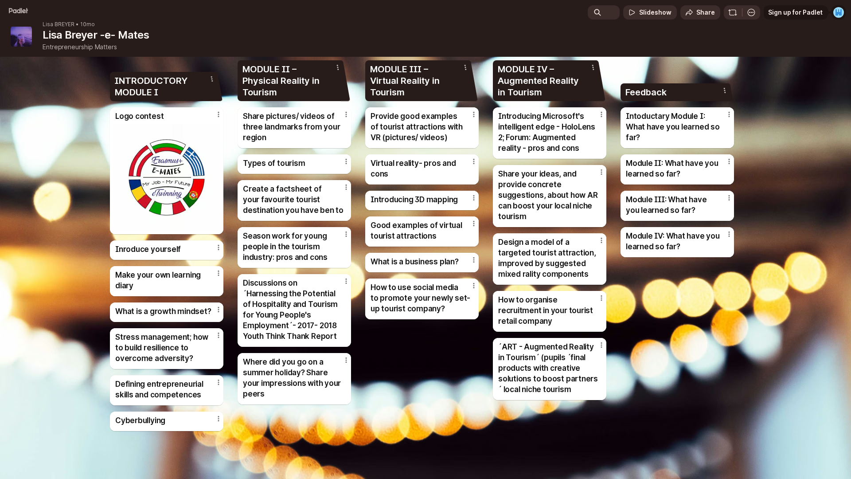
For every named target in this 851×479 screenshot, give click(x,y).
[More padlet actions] (751, 12)
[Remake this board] (733, 12)
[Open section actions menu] (212, 79)
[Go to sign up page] (838, 12)
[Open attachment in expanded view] (166, 177)
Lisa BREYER (58, 24)
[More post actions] (218, 114)
